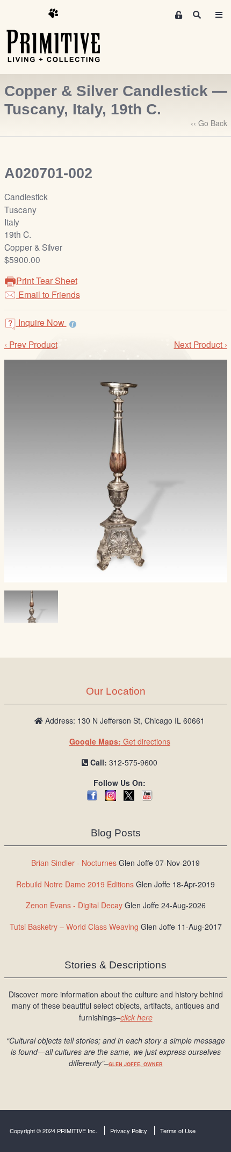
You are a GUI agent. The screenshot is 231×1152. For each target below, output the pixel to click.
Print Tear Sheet (46, 280)
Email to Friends (48, 294)
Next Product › (200, 344)
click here (136, 1017)
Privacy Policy (128, 1130)
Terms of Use (178, 1130)
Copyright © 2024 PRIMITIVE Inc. (53, 1130)
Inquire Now (41, 322)
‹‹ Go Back (209, 123)
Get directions (119, 741)
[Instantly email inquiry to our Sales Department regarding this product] (73, 323)
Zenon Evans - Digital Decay (74, 905)
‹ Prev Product (30, 344)
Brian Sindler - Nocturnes (74, 862)
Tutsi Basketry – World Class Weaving (74, 926)
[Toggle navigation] (219, 15)
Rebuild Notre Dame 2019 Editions (75, 884)
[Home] (61, 36)
